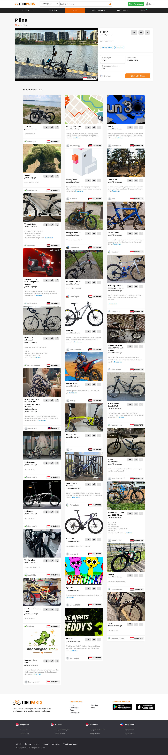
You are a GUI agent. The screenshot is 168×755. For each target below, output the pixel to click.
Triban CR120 (30, 224)
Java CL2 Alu (113, 233)
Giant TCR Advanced (28, 338)
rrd (71, 449)
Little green (29, 511)
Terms (37, 744)
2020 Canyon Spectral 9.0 (113, 404)
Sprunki (69, 588)
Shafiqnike (74, 248)
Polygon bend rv (73, 233)
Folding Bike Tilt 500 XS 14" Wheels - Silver (116, 347)
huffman (73, 199)
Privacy (46, 744)
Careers (28, 744)
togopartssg (24, 733)
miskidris (32, 575)
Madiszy (115, 252)
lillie (113, 199)
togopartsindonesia (97, 730)
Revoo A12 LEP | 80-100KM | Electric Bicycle (32, 281)
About (18, 744)
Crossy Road (71, 180)
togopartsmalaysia (62, 730)
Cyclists (53, 10)
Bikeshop (94, 705)
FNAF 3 (69, 639)
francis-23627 (33, 682)
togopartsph (129, 730)
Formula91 (74, 505)
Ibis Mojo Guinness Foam (32, 610)
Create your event (70, 744)
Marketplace (74, 713)
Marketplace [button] (98, 10)
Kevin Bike (70, 539)
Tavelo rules (29, 560)
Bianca (111, 574)
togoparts (23, 730)
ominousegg (75, 146)
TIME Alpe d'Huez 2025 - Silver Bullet (116, 287)
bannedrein (74, 658)
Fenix (110, 623)
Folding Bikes (107, 47)
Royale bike (71, 434)
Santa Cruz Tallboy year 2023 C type (116, 513)
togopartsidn (95, 733)
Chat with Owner (138, 76)
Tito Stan (28, 126)
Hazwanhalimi (34, 365)
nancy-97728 (117, 425)
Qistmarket (32, 303)
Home (72, 705)
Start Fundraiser (136, 4)
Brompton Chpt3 (73, 281)
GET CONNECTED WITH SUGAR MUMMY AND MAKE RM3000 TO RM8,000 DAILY (32, 404)
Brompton (119, 47)
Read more (49, 238)
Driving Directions (73, 126)
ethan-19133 (75, 605)
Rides (75, 10)
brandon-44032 (118, 479)
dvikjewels (32, 190)
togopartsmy (60, 733)
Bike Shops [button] (122, 10)
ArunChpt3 (74, 296)
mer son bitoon (118, 638)
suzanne (31, 245)
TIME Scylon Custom (71, 484)
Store (93, 708)
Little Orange (29, 462)
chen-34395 (116, 540)
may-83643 (32, 428)
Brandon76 (32, 477)
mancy (72, 400)
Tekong (31, 626)
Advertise (56, 744)
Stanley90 (32, 141)
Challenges (27, 10)
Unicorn (27, 175)
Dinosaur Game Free (30, 661)
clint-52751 (116, 369)
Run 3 (110, 126)
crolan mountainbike (114, 460)
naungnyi (74, 554)
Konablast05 (117, 589)
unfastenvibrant (76, 350)
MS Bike (69, 330)
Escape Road (71, 383)
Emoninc (107, 76)
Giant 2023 (112, 180)
